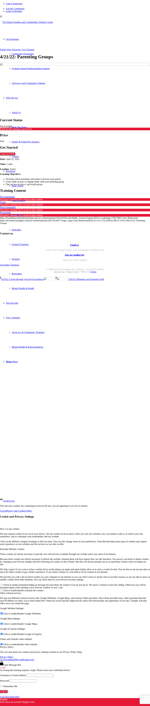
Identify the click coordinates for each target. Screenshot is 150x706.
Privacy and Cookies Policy (19, 511)
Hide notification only (24, 659)
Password (4, 680)
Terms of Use (59, 272)
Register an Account (9, 704)
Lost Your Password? (10, 696)
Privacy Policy (73, 272)
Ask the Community (15, 8)
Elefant (93, 272)
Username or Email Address (13, 675)
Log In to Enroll (7, 154)
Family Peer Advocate (10, 49)
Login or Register (14, 11)
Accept (3, 511)
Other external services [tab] (10, 593)
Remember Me (10, 686)
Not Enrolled (6, 126)
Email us (74, 245)
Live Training (28, 49)
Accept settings (7, 659)
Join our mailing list (74, 255)
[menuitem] (78, 8)
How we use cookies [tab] (9, 529)
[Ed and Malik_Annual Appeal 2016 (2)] (75, 65)
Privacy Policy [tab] (6, 647)
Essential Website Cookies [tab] (12, 549)
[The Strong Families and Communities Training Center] (26, 22)
